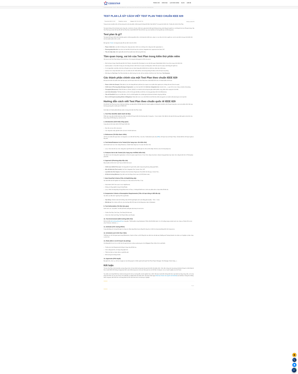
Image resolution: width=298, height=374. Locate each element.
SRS (158, 136)
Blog (183, 2)
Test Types (116, 171)
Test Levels (118, 169)
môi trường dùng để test (117, 221)
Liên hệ (189, 2)
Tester (111, 43)
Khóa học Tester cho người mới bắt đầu (166, 275)
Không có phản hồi (190, 21)
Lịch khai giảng (174, 2)
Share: (192, 285)
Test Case (114, 73)
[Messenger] (294, 365)
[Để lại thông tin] (294, 355)
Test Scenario (166, 73)
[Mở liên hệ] (294, 370)
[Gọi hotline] (294, 360)
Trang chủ (156, 2)
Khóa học (165, 2)
